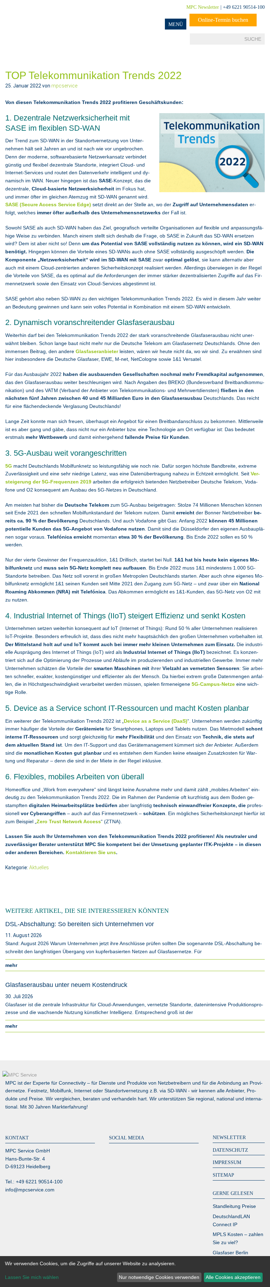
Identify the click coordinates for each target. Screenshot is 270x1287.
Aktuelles (39, 867)
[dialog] (135, 1271)
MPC (33, 15)
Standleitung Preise (234, 1206)
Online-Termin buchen (223, 20)
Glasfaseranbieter (97, 351)
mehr (12, 965)
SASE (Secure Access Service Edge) (48, 204)
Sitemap (223, 1175)
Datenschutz (230, 1150)
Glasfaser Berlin (230, 1252)
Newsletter (229, 1137)
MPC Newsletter (202, 7)
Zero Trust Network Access (69, 821)
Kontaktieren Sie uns (91, 852)
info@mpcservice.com (29, 1189)
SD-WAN (177, 1090)
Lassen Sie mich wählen (32, 1277)
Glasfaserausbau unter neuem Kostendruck (66, 984)
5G (8, 466)
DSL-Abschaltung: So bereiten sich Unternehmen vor (79, 924)
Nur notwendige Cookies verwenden (159, 1277)
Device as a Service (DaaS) (155, 721)
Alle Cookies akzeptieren (233, 1277)
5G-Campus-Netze (213, 684)
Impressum (227, 1162)
